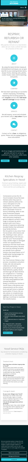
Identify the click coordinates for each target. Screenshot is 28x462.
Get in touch (17, 411)
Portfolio (5, 160)
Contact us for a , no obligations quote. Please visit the (13, 134)
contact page (20, 135)
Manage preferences (14, 456)
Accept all (14, 459)
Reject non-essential (14, 452)
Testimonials (22, 160)
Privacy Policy (10, 449)
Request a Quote (8, 332)
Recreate (14, 3)
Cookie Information (20, 449)
